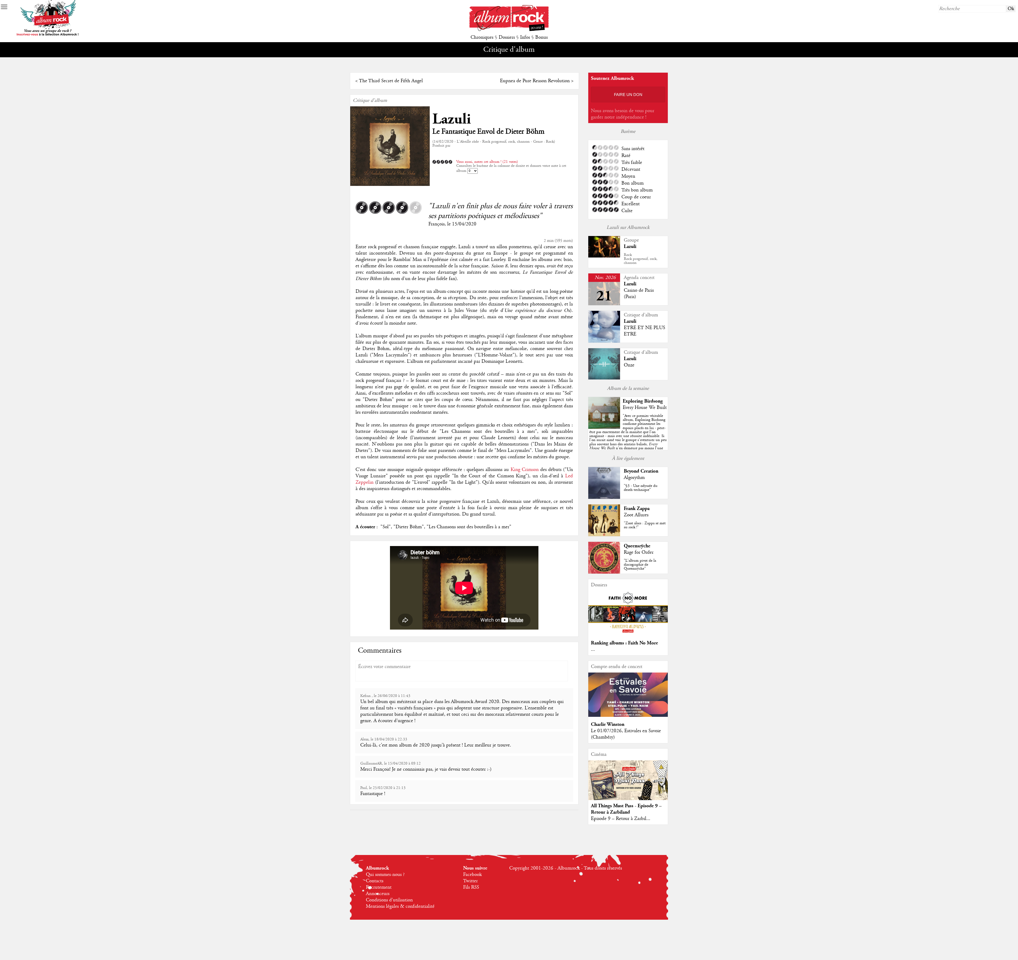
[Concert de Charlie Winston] (628, 715)
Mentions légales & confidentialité (400, 906)
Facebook (472, 874)
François (436, 224)
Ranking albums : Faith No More (624, 643)
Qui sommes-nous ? (385, 874)
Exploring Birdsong (643, 401)
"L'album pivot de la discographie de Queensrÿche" (640, 564)
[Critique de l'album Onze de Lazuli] (604, 378)
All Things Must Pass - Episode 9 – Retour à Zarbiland (626, 809)
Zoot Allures (636, 515)
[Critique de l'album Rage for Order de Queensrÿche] (604, 572)
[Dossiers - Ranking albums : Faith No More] (628, 634)
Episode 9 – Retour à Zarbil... (620, 818)
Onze (629, 365)
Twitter (470, 881)
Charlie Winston (607, 724)
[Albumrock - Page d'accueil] (509, 30)
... (593, 649)
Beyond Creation (641, 471)
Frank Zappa (637, 508)
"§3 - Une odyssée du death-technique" (640, 487)
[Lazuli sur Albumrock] (604, 256)
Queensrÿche (637, 546)
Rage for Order (638, 552)
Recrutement (379, 887)
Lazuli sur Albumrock (628, 227)
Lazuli (451, 119)
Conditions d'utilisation (389, 900)
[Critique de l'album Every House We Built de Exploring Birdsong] (604, 427)
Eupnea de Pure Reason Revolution (535, 81)
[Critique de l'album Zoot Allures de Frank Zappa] (604, 535)
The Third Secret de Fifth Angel (391, 81)
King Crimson (525, 469)
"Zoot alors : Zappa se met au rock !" (645, 525)
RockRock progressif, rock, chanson (640, 258)
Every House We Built (645, 407)
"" (628, 438)
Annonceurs (377, 894)
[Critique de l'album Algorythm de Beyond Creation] (604, 497)
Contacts (374, 881)
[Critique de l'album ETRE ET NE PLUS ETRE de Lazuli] (604, 341)
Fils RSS (471, 887)
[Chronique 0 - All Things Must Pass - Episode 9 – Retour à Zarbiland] (628, 784)
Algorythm (634, 477)
